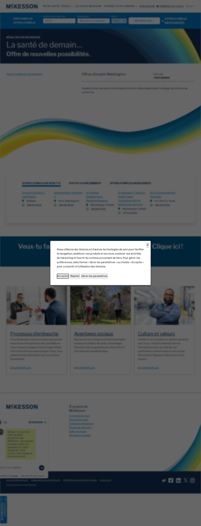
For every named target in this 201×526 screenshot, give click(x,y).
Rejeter (75, 276)
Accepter (63, 276)
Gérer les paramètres (94, 276)
